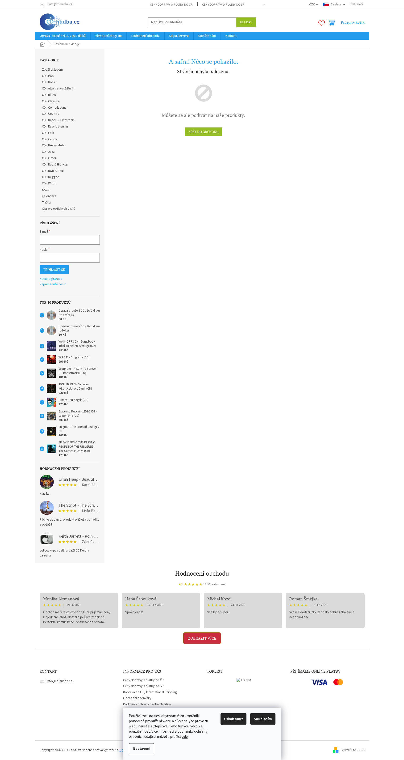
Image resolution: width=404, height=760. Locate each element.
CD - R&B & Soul (53, 171)
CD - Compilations (54, 107)
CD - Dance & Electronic (58, 120)
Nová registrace (51, 279)
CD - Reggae (50, 177)
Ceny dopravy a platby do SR (223, 5)
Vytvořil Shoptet (353, 750)
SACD (46, 189)
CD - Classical (51, 101)
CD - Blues (49, 95)
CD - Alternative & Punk (58, 88)
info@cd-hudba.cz (59, 681)
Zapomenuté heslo (53, 284)
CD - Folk (48, 133)
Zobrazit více (202, 638)
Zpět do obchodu (203, 131)
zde (185, 736)
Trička (46, 202)
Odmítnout (233, 719)
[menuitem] (62, 36)
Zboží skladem (52, 69)
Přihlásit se (54, 269)
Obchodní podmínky (137, 698)
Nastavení (141, 748)
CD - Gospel (50, 139)
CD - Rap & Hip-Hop (55, 164)
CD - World (49, 183)
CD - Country (50, 113)
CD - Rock (48, 82)
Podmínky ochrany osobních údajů (147, 704)
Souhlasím (263, 719)
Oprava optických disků (58, 208)
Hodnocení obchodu (202, 573)
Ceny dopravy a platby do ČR (171, 5)
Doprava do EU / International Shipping (150, 692)
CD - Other (49, 158)
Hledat (246, 22)
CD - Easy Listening (55, 126)
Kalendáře (49, 196)
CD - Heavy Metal (53, 145)
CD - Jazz (48, 151)
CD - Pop (48, 76)
